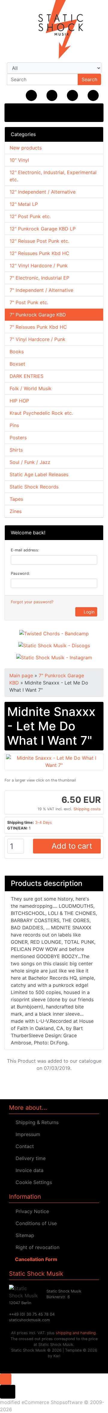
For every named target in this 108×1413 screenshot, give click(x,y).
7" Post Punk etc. (29, 302)
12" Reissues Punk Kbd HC (39, 253)
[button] (52, 95)
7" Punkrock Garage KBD (38, 315)
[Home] (31, 95)
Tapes (16, 499)
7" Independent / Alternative (41, 290)
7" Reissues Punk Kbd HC (38, 327)
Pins (14, 425)
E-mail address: (25, 550)
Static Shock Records (34, 487)
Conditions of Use (35, 1223)
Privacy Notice (31, 1211)
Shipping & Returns (35, 1122)
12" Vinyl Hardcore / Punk (39, 266)
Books (17, 352)
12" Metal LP (24, 204)
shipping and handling (76, 1333)
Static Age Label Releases (39, 474)
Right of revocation (36, 1247)
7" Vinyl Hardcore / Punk (37, 339)
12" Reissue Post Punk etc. (39, 241)
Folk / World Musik (31, 388)
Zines (16, 511)
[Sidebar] (15, 112)
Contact (23, 1146)
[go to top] (5, 1379)
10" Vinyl (19, 160)
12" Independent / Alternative (43, 192)
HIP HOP (19, 401)
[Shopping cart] (93, 95)
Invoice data (28, 1170)
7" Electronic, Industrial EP (39, 278)
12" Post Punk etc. (30, 216)
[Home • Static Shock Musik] (54, 30)
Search (89, 79)
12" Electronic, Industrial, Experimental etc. (53, 176)
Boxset (17, 364)
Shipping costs (87, 809)
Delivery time (29, 1158)
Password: (20, 573)
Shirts (16, 450)
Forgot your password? (32, 602)
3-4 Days (43, 822)
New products (26, 148)
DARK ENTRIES (27, 376)
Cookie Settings (32, 1182)
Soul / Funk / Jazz (30, 462)
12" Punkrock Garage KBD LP (43, 229)
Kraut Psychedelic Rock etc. (41, 413)
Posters (18, 438)
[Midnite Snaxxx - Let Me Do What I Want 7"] (54, 761)
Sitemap (23, 1235)
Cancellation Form (35, 1259)
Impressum (26, 1134)
